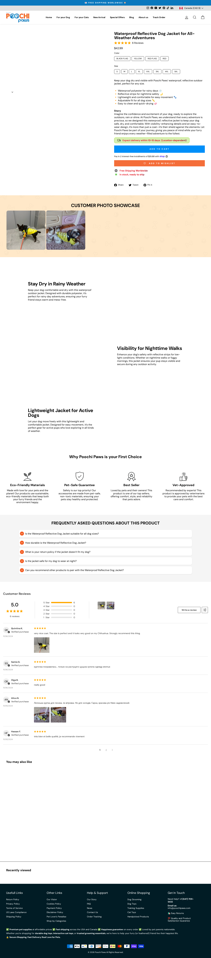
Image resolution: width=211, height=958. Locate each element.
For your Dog (63, 17)
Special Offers (117, 17)
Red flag (152, 58)
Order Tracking (94, 916)
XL (139, 71)
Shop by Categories (56, 921)
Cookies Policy (54, 903)
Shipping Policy (13, 916)
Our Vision (52, 899)
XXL (148, 71)
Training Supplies (135, 908)
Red (164, 58)
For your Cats (82, 17)
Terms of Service (14, 908)
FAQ (89, 903)
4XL (167, 71)
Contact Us (92, 912)
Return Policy (12, 899)
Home (49, 17)
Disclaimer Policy (55, 912)
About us (143, 17)
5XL (176, 71)
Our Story (92, 899)
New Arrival (99, 17)
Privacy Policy (13, 903)
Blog (131, 17)
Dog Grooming (134, 899)
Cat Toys (131, 912)
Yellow (138, 58)
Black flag (122, 58)
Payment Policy (54, 908)
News (89, 908)
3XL (157, 71)
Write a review (189, 610)
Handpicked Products (138, 916)
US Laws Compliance (16, 912)
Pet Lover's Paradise (56, 916)
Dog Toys (131, 903)
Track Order (159, 17)
